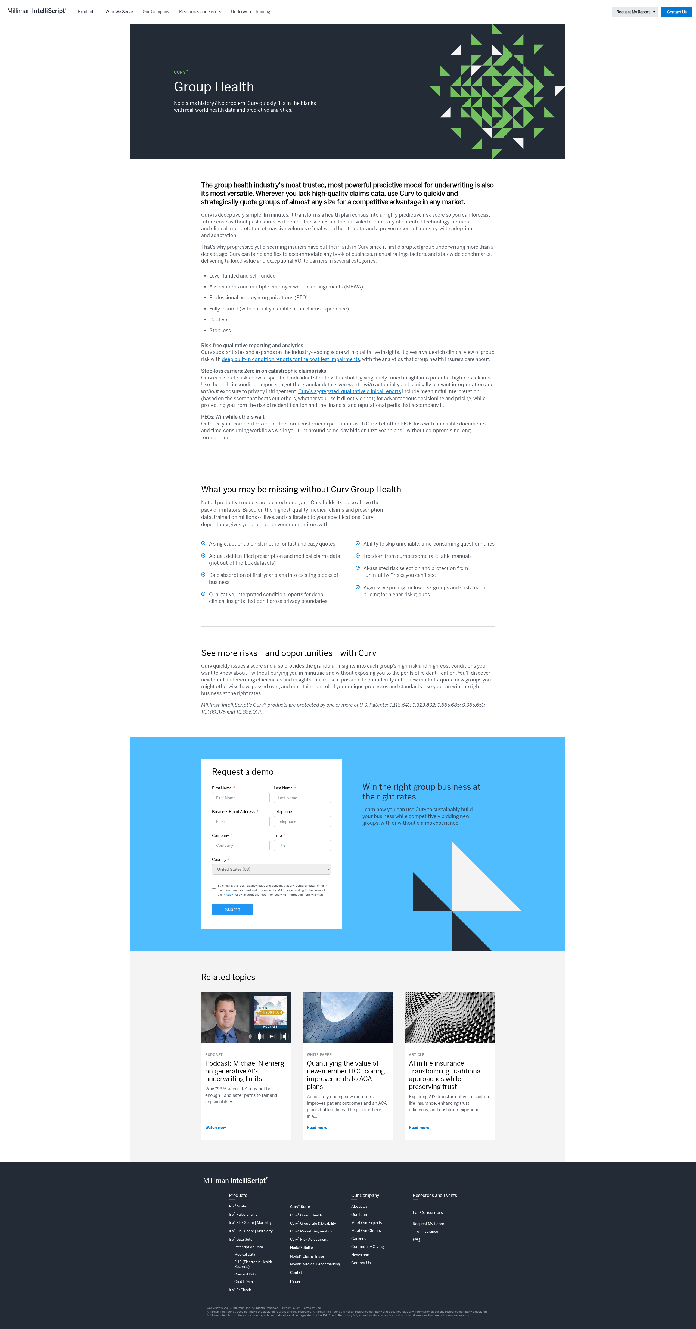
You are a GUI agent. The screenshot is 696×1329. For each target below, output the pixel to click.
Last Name (283, 788)
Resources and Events (200, 11)
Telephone (283, 811)
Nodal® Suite (301, 1247)
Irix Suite (238, 1206)
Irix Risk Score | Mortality (250, 1222)
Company (220, 835)
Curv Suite (300, 1206)
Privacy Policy (232, 895)
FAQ (416, 1239)
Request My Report (633, 12)
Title (278, 835)
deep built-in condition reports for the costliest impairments (291, 359)
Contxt (296, 1272)
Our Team (359, 1214)
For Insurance (426, 1231)
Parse (295, 1281)
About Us (359, 1206)
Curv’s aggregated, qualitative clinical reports (349, 391)
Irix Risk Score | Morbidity (251, 1231)
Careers (358, 1238)
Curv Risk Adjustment (309, 1239)
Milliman (235, 1181)
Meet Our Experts (366, 1222)
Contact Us (677, 12)
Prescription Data (248, 1247)
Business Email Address (233, 811)
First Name (222, 788)
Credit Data (243, 1281)
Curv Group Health (306, 1215)
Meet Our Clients (366, 1230)
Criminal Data (245, 1274)
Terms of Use (311, 1308)
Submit (232, 909)
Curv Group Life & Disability (313, 1223)
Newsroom (361, 1254)
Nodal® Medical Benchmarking (315, 1264)
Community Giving (367, 1246)
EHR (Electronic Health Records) (253, 1264)
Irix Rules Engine (243, 1214)
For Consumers (428, 1212)
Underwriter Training (250, 11)
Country (219, 859)
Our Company (156, 11)
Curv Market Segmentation (313, 1231)
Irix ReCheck (240, 1290)
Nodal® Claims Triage (307, 1256)
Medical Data (244, 1254)
